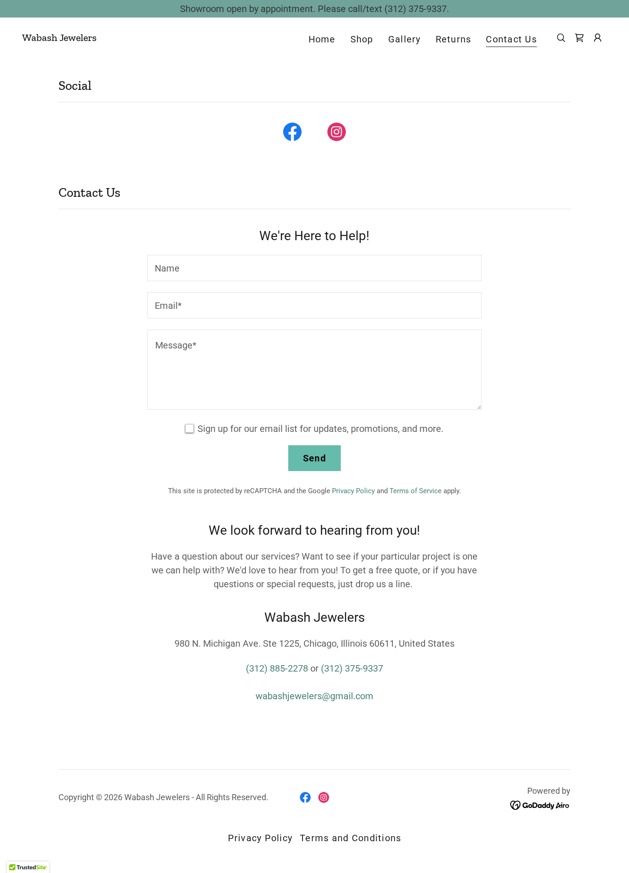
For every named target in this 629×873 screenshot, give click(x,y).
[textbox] (314, 268)
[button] (597, 38)
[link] (59, 37)
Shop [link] (361, 39)
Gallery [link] (404, 39)
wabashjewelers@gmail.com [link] (314, 696)
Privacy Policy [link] (353, 491)
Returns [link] (454, 39)
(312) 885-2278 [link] (277, 668)
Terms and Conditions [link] (350, 838)
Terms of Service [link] (416, 491)
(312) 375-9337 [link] (352, 668)
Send (314, 458)
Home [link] (322, 39)
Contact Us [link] (511, 39)
